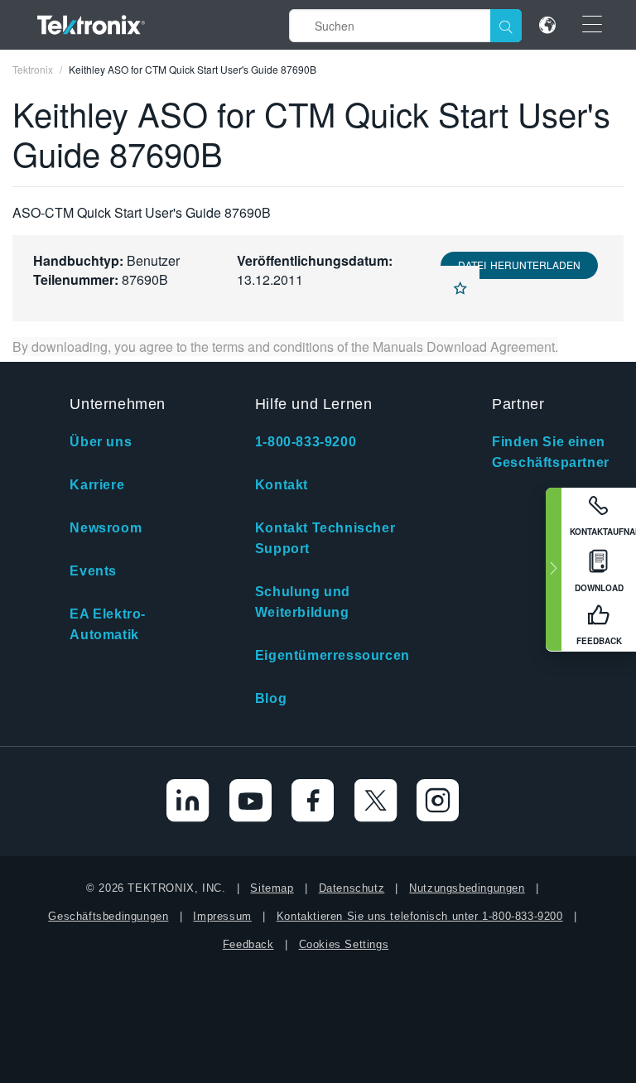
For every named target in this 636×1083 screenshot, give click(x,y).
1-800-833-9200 (305, 442)
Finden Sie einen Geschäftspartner (551, 452)
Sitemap (271, 888)
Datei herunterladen (519, 265)
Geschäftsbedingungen (108, 916)
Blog (271, 698)
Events (93, 571)
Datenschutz (352, 888)
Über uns (101, 442)
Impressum (222, 916)
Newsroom (106, 528)
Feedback (248, 944)
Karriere (97, 485)
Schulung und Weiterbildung (302, 602)
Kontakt (281, 485)
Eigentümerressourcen (332, 655)
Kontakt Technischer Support (325, 538)
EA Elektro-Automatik (108, 624)
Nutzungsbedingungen (466, 888)
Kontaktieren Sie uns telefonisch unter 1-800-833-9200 (420, 916)
